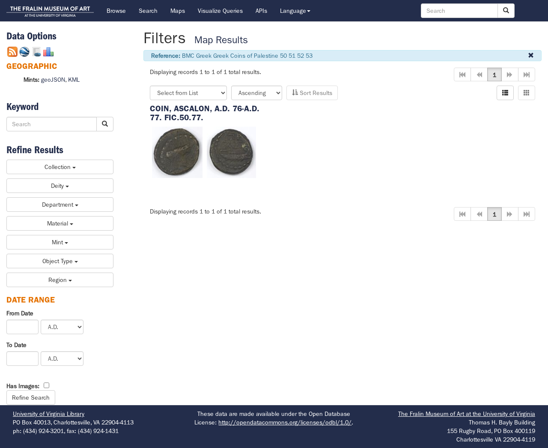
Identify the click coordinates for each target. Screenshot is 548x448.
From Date (19, 313)
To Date (16, 345)
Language (293, 11)
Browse (116, 11)
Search (148, 11)
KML (74, 79)
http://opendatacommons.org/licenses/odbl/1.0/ (284, 422)
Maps (177, 11)
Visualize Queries (220, 11)
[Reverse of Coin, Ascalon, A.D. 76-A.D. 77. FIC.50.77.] (231, 151)
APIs (261, 11)
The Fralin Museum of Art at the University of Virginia (466, 414)
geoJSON (53, 79)
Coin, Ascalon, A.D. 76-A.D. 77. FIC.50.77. (204, 113)
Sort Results (315, 93)
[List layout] (505, 93)
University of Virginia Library (48, 414)
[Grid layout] (526, 93)
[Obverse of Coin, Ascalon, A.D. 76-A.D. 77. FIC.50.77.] (177, 151)
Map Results (221, 40)
